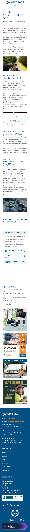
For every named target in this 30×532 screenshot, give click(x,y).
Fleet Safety (5, 486)
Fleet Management (21, 21)
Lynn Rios (6, 21)
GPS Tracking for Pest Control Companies (13, 300)
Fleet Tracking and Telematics (11, 490)
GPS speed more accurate (20, 94)
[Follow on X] (14, 505)
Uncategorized (6, 23)
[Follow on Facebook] (7, 505)
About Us (5, 452)
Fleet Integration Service (9, 492)
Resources (5, 463)
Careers (4, 456)
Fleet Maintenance (7, 488)
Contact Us (5, 470)
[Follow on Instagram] (10, 505)
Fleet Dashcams (7, 483)
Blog (3, 459)
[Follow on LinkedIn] (3, 505)
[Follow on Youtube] (18, 505)
